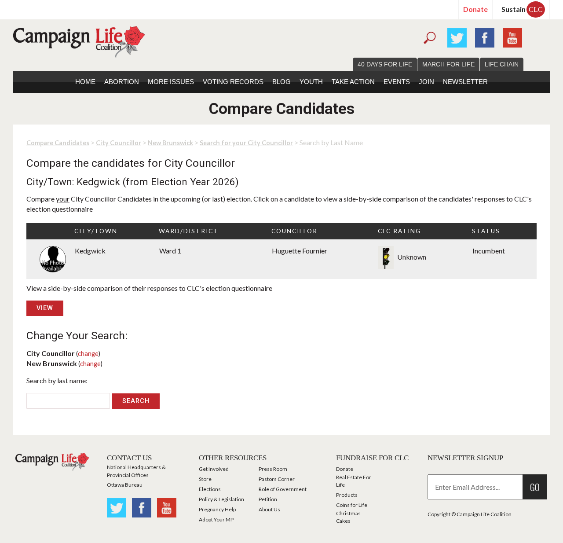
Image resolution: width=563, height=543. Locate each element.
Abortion (121, 81)
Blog (281, 81)
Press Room (273, 469)
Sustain (522, 9)
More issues (171, 81)
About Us (269, 509)
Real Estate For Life (353, 481)
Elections (210, 489)
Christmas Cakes (348, 517)
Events (397, 81)
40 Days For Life (385, 64)
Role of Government (283, 489)
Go (535, 487)
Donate (475, 9)
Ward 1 (170, 250)
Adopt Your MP (216, 519)
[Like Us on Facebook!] (485, 37)
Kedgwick (90, 250)
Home (85, 81)
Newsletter (465, 81)
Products (347, 495)
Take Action (353, 81)
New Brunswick (170, 143)
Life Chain (502, 64)
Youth (311, 81)
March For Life (448, 64)
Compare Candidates (57, 143)
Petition (268, 499)
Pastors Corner (277, 479)
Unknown (411, 257)
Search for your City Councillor (246, 143)
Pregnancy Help (217, 509)
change (88, 353)
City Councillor (118, 143)
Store (205, 479)
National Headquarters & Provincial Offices (136, 471)
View (45, 308)
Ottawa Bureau (125, 484)
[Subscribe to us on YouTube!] (512, 37)
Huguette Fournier (299, 250)
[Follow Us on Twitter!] (457, 37)
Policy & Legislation (221, 499)
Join (426, 81)
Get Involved (214, 469)
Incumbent (488, 250)
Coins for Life (351, 505)
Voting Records (233, 81)
